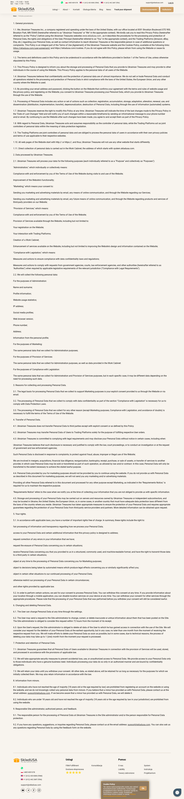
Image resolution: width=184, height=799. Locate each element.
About (65, 9)
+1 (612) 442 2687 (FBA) (112, 3)
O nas (120, 765)
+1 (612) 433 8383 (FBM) (90, 3)
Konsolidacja (96, 765)
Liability (121, 769)
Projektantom (149, 773)
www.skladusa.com (92, 36)
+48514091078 (73, 3)
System (147, 765)
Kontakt (76, 9)
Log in (170, 3)
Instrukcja (148, 769)
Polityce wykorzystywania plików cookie (119, 795)
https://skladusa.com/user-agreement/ (31, 48)
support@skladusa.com (154, 3)
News (108, 9)
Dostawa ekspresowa (75, 769)
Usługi (55, 9)
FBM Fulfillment (72, 765)
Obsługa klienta (89, 9)
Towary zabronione (126, 773)
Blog (101, 9)
